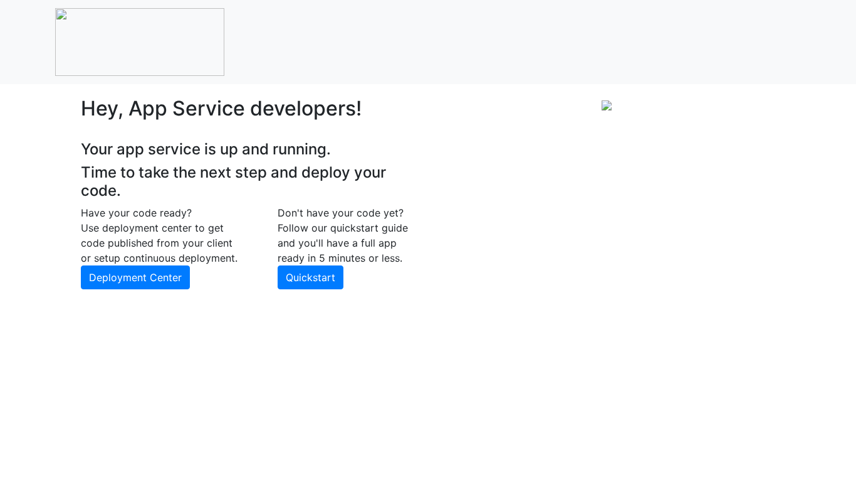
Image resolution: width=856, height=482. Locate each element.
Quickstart (310, 277)
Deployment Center (135, 277)
